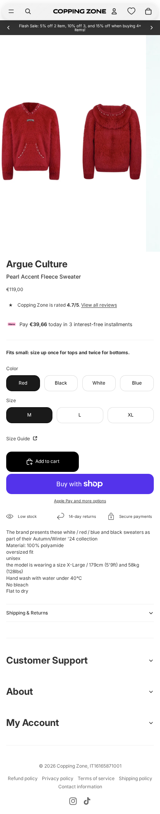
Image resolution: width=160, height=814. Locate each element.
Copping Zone (72, 766)
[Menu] (11, 11)
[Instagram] (73, 801)
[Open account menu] (114, 11)
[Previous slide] (8, 27)
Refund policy (23, 778)
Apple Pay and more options (80, 500)
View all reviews (99, 305)
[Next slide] (151, 27)
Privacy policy (57, 778)
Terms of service (96, 778)
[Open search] (28, 11)
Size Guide (18, 438)
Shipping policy (135, 778)
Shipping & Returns (27, 613)
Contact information (80, 786)
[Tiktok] (87, 801)
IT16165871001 (106, 766)
